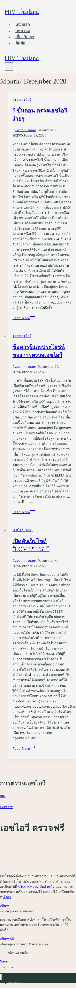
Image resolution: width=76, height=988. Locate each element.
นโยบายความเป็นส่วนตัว (36, 887)
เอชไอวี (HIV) (22, 530)
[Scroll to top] (4, 969)
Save (4, 961)
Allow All (7, 939)
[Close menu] (1, 977)
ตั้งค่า (7, 897)
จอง (2, 796)
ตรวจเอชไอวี (21, 100)
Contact (6, 807)
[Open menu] (9, 66)
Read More (23, 318)
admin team (26, 130)
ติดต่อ (20, 43)
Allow (4, 906)
